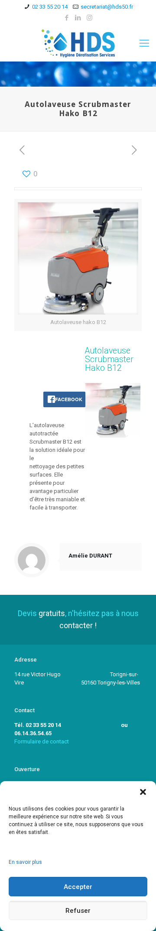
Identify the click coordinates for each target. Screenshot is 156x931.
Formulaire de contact (41, 741)
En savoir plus (25, 862)
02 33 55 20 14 (50, 6)
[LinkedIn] (78, 18)
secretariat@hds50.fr (107, 6)
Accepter (78, 887)
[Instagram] (89, 18)
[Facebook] (67, 18)
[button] (143, 792)
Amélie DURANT (90, 555)
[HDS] (78, 43)
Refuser (78, 911)
